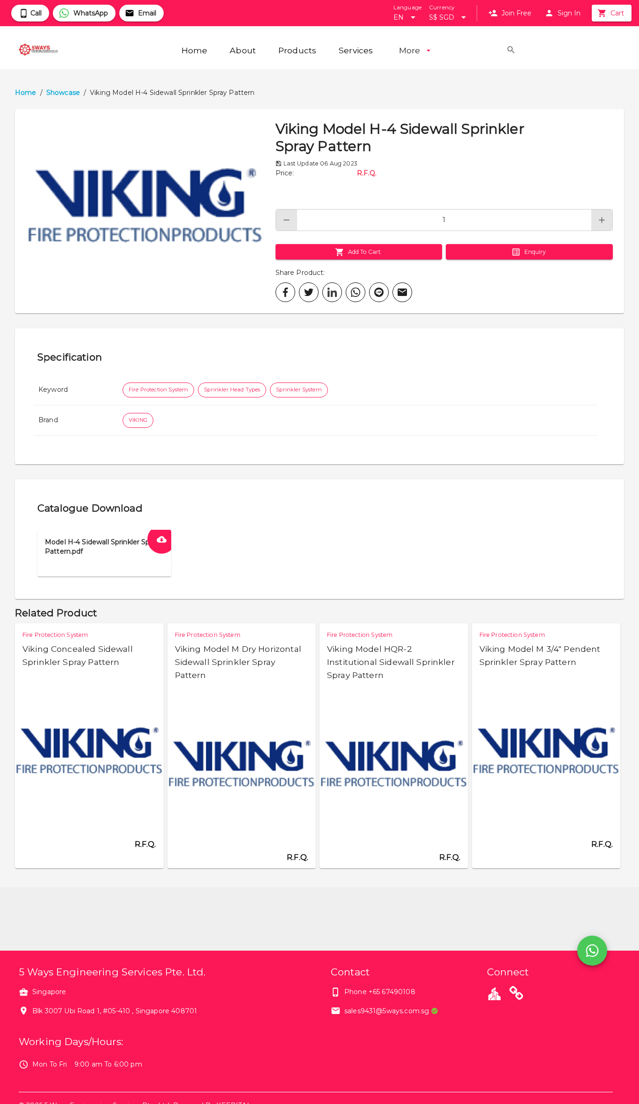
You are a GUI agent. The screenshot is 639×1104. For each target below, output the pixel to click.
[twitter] (309, 292)
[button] (145, 211)
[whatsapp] (355, 292)
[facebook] (285, 292)
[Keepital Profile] (494, 993)
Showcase (63, 92)
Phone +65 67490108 (379, 992)
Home (25, 92)
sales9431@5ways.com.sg (386, 1011)
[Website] (516, 994)
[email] (402, 292)
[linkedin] (332, 292)
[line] (379, 292)
